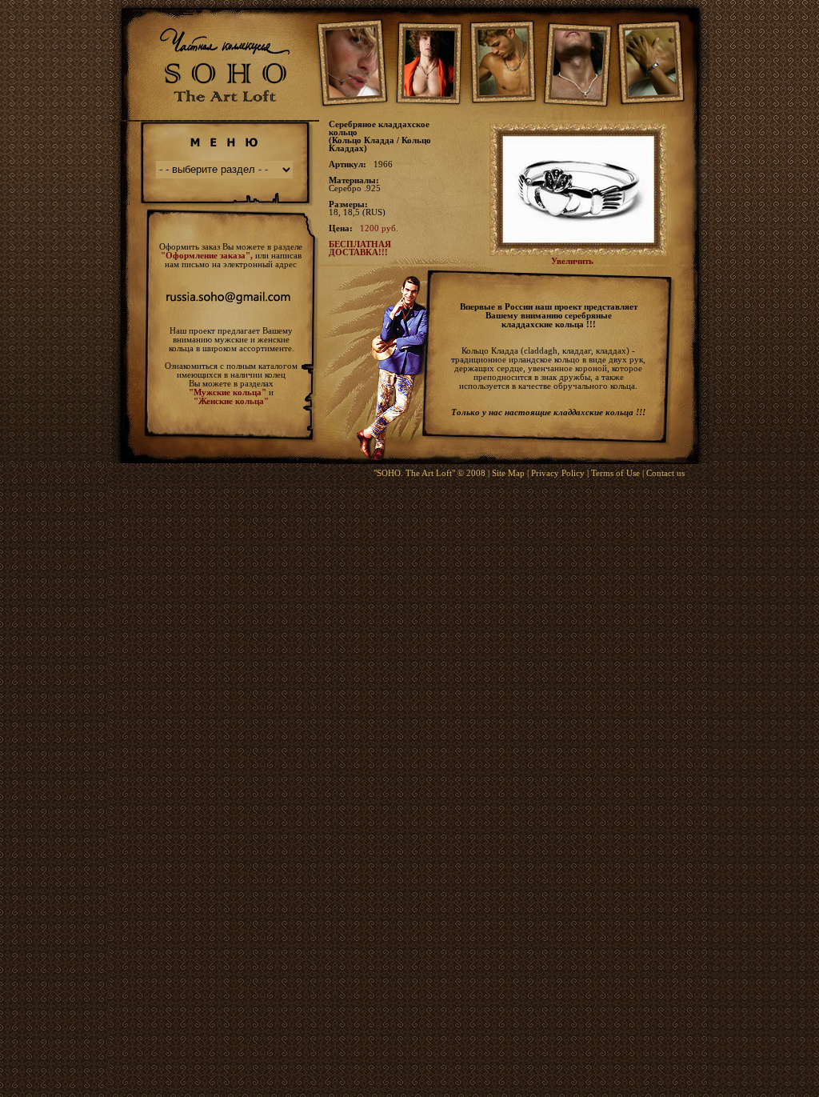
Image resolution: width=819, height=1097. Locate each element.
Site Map (508, 473)
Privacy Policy (558, 473)
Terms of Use (615, 473)
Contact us (665, 473)
